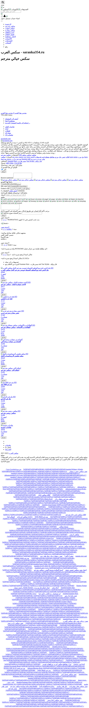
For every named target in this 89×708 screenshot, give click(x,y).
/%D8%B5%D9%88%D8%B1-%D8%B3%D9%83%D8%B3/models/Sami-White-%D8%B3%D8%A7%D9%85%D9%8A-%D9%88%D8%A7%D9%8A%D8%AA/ (40, 564)
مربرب (38, 159)
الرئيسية (8, 24)
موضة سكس (63, 526)
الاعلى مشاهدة (10, 36)
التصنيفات (8, 41)
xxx (25, 157)
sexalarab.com (6, 139)
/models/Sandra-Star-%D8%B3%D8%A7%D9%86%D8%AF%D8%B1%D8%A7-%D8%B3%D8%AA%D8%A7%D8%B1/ (44, 589)
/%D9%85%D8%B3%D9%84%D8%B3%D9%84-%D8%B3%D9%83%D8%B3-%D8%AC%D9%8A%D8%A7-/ (44, 706)
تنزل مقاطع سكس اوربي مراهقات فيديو (57, 664)
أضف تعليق (13, 191)
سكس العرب (13, 453)
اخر (5, 169)
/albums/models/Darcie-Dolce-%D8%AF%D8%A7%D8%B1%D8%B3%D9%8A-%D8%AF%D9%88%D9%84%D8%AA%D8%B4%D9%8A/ (42, 642)
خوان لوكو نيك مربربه (42, 588)
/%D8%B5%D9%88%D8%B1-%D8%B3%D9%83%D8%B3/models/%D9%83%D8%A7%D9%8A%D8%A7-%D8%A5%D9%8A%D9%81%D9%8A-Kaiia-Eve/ (45, 537)
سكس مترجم (10, 26)
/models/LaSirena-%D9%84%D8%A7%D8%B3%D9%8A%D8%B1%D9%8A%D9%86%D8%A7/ (45, 473)
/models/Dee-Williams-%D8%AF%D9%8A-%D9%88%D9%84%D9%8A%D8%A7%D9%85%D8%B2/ (50, 675)
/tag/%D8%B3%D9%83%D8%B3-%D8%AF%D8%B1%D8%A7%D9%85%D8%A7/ (33, 660)
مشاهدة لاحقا (10, 121)
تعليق (3, 197)
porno (75, 157)
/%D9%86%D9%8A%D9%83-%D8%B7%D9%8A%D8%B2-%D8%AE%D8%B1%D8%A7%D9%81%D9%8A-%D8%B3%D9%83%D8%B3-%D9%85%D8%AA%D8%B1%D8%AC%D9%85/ (45, 560)
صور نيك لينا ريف (71, 596)
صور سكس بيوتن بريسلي (78, 471)
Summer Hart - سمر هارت (17, 161)
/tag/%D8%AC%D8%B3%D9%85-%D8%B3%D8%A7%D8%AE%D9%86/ (60, 582)
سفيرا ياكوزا (69, 556)
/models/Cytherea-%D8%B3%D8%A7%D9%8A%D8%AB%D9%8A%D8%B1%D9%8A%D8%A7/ (45, 477)
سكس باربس (74, 534)
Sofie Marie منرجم (41, 517)
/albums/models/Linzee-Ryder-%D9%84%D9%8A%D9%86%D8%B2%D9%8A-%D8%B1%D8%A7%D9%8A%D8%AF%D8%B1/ (47, 490)
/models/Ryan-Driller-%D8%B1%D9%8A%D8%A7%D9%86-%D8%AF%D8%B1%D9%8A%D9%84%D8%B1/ (45, 639)
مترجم (18, 159)
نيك (60, 157)
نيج (83, 157)
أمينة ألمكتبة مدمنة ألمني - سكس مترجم (48, 570)
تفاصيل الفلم (9, 127)
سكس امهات (10, 28)
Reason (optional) (7, 178)
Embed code (5, 188)
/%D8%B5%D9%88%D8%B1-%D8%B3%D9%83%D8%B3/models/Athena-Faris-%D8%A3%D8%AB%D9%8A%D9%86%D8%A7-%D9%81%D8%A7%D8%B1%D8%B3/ (41, 580)
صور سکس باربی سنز (15, 623)
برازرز (14, 159)
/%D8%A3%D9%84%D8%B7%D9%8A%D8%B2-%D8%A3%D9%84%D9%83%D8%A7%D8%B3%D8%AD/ (45, 635)
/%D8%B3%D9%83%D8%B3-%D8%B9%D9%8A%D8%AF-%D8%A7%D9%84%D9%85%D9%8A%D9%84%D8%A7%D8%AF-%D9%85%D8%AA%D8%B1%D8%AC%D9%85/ (45, 662)
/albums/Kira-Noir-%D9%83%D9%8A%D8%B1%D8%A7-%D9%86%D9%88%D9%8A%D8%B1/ (45, 488)
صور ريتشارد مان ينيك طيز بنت (51, 556)
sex (13, 157)
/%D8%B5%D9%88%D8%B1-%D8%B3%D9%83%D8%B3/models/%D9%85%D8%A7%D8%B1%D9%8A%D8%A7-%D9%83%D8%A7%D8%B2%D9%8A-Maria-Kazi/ (44, 497)
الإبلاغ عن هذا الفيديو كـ (9, 167)
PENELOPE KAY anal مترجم (14, 668)
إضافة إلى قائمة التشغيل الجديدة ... (17, 123)
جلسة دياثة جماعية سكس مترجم (70, 546)
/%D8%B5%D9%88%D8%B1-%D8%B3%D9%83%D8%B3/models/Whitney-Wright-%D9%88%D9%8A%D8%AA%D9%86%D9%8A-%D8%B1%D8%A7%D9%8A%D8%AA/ (44, 599)
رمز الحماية (17, 213)
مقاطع (52, 157)
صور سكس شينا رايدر (69, 674)
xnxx (28, 157)
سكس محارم (10, 30)
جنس (64, 157)
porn (71, 157)
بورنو (57, 157)
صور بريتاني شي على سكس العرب (75, 621)
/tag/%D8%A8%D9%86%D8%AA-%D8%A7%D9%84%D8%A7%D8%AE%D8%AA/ (50, 688)
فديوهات (38, 157)
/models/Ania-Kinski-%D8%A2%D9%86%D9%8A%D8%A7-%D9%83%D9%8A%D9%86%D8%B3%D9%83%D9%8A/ (44, 506)
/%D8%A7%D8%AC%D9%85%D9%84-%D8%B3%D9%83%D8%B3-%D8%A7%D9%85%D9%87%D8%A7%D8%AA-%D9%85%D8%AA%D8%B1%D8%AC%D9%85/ (38, 585)
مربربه (33, 159)
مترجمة (3, 159)
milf (29, 159)
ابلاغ (6, 129)
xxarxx (21, 157)
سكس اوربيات (22, 517)
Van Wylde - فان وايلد (34, 161)
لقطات (7, 131)
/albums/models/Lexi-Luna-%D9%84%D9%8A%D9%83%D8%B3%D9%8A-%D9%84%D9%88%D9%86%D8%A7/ (45, 475)
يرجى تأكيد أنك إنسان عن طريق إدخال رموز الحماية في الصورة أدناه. (25, 211)
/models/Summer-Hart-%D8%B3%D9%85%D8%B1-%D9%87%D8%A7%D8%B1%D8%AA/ (49, 682)
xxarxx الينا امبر (79, 664)
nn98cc (9, 229)
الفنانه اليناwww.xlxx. (46, 686)
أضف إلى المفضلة (11, 119)
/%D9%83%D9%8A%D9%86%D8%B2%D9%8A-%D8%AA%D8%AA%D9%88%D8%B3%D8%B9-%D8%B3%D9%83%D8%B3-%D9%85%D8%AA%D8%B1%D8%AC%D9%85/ (49, 524)
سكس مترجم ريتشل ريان (64, 499)
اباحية (33, 157)
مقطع (47, 157)
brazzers (24, 159)
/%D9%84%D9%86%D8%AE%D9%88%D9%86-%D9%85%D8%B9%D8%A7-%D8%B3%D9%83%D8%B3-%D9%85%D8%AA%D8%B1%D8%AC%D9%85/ (45, 651)
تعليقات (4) (9, 135)
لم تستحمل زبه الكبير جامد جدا (50, 594)
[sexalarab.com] (6, 141)
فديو (43, 157)
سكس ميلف (26, 155)
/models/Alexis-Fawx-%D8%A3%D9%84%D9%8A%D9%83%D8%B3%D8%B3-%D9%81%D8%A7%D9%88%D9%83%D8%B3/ (44, 647)
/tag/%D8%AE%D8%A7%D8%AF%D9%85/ (66, 517)
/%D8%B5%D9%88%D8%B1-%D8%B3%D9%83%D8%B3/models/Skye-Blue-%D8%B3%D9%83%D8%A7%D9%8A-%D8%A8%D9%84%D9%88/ (45, 624)
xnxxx (9, 159)
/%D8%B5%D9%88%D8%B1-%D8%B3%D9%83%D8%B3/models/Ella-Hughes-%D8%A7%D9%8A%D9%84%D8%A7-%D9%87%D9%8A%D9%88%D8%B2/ (45, 645)
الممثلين (8, 43)
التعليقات (5, 191)
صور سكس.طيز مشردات (78, 686)
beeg (86, 157)
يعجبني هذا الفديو (21, 113)
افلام (67, 157)
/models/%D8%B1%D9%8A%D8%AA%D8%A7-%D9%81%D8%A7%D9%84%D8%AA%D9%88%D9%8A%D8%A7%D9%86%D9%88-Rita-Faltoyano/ (39, 679)
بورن (79, 157)
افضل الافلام (9, 34)
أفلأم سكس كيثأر (44, 495)
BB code (4, 186)
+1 (4, 220)
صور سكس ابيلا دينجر (55, 700)
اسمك (3, 195)
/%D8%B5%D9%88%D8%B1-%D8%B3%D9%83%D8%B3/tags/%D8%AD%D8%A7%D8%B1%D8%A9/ (45, 637)
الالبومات (8, 39)
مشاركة (8, 133)
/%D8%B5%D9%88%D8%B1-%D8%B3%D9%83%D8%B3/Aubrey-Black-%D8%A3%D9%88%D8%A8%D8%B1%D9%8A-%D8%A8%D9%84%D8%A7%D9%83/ (44, 602)
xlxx (16, 157)
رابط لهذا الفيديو (6, 182)
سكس (3, 157)
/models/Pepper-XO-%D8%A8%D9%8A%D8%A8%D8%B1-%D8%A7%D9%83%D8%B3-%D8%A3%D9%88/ (42, 684)
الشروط (8, 449)
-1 (5, 220)
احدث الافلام (9, 32)
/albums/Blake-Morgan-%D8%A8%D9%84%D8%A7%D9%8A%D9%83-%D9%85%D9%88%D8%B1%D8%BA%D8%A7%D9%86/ (45, 657)
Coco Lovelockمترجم (13, 469)
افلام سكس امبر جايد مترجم (76, 515)
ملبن (43, 159)
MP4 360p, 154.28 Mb (14, 163)
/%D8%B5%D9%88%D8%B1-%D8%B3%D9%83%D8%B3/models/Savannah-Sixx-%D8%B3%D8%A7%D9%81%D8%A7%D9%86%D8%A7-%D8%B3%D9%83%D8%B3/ (44, 627)
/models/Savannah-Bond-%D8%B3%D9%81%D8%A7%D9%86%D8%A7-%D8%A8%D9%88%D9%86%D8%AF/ (44, 666)
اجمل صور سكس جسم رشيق (76, 570)
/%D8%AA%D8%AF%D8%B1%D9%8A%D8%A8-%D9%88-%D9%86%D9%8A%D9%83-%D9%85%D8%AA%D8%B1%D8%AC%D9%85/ (51, 632)
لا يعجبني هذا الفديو (7, 113)
